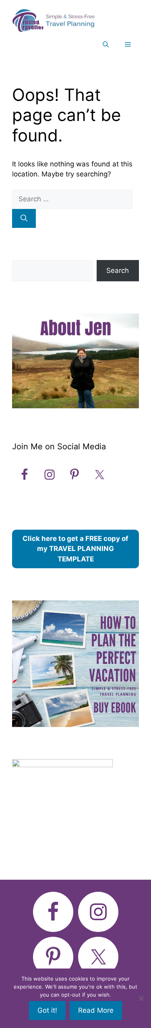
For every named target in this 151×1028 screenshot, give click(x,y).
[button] (106, 45)
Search (117, 270)
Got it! (47, 1010)
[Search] (24, 218)
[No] (141, 998)
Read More (96, 1010)
